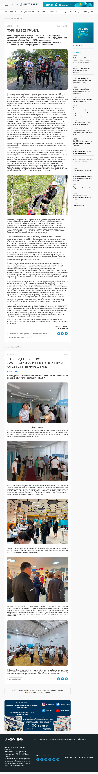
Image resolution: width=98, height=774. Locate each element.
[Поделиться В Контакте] (66, 333)
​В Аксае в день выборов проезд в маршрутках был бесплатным (81, 90)
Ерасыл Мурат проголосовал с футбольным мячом (83, 151)
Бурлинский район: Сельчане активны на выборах (82, 99)
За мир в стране (78, 204)
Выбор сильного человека (82, 169)
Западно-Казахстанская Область (33, 12)
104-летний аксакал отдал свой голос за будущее (81, 122)
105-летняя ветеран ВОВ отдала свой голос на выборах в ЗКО (83, 131)
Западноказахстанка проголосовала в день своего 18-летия (82, 196)
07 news (19, 18)
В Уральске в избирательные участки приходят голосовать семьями (83, 177)
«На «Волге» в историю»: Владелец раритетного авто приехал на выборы (82, 80)
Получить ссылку (12, 371)
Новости (13, 18)
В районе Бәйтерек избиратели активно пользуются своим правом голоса (83, 161)
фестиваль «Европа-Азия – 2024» (19, 337)
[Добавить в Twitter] (62, 333)
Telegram (41, 692)
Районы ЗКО (53, 12)
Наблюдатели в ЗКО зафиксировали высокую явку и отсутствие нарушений (83, 59)
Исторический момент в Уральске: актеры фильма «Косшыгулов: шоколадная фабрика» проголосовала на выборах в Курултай (82, 111)
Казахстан (14, 12)
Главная (7, 18)
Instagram (29, 692)
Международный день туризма (19, 334)
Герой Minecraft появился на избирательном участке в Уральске (82, 142)
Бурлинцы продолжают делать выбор (83, 187)
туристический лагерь (40, 334)
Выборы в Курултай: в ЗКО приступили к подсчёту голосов (81, 69)
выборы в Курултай (15, 679)
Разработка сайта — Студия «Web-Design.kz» (79, 758)
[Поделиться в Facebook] (58, 333)
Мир (5, 12)
